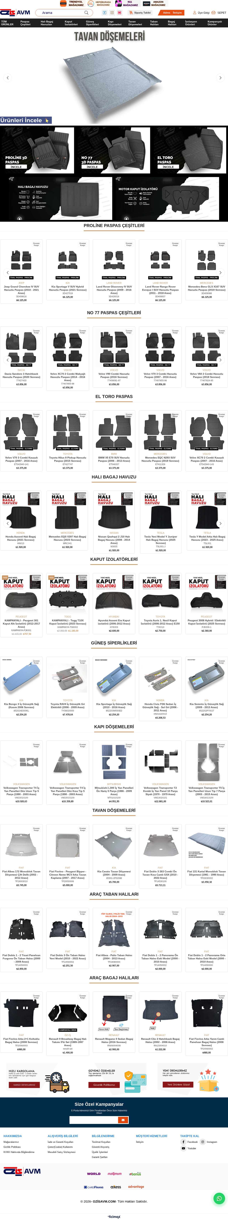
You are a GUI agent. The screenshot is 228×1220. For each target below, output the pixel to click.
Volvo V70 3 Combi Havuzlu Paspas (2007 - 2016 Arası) (114, 375)
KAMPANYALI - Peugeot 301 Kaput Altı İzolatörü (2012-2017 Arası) (206, 623)
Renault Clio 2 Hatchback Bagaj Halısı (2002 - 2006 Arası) (114, 1040)
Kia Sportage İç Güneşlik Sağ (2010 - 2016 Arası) (68, 706)
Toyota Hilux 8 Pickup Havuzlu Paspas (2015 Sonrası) (21, 459)
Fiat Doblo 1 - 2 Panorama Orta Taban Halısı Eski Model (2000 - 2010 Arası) (160, 958)
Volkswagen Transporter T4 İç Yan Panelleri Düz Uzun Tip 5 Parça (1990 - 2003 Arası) (207, 791)
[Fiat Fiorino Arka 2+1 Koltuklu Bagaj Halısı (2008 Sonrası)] (206, 1013)
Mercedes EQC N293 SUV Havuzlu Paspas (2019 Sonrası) (114, 459)
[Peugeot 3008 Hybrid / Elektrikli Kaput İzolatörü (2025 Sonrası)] (160, 594)
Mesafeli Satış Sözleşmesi (62, 1152)
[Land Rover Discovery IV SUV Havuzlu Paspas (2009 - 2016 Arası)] (21, 260)
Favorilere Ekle (17, 275)
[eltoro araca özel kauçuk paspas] (190, 150)
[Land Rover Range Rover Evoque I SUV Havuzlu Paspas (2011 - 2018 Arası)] (67, 260)
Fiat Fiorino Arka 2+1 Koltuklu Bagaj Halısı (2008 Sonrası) (207, 1040)
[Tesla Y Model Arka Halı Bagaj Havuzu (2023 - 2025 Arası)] (160, 511)
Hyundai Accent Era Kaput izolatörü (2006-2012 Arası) (68, 622)
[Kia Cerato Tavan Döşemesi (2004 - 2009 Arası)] (67, 845)
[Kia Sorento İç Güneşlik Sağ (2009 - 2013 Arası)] (160, 678)
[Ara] (86, 12)
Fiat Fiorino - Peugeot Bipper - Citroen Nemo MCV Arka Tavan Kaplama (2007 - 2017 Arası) (21, 874)
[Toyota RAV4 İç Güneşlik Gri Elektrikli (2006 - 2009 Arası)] (21, 678)
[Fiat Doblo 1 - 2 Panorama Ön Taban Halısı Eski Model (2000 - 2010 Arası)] (114, 929)
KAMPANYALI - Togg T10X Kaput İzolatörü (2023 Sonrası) (21, 622)
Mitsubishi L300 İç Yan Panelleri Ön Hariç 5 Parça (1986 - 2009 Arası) (67, 791)
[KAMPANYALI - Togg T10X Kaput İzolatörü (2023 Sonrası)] (21, 594)
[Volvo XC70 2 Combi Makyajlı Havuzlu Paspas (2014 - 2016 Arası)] (21, 347)
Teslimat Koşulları (101, 1142)
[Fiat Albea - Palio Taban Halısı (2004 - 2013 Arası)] (67, 929)
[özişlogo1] (22, 1171)
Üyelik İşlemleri (100, 1152)
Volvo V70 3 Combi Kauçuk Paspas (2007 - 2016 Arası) (206, 459)
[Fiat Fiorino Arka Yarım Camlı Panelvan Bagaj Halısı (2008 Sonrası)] (160, 1013)
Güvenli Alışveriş (100, 1147)
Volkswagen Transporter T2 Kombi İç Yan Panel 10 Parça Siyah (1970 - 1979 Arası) (114, 791)
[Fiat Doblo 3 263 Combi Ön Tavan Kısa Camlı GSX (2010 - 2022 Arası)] (114, 845)
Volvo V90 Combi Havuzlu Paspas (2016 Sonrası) (67, 375)
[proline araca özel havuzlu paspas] (38, 150)
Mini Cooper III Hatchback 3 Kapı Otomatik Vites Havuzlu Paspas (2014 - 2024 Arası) (206, 289)
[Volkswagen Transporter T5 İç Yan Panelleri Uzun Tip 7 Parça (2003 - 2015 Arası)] (160, 761)
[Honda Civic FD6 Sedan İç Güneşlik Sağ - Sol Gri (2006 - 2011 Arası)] (114, 678)
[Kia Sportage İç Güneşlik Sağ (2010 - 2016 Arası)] (67, 678)
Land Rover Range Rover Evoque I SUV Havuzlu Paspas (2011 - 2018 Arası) (68, 289)
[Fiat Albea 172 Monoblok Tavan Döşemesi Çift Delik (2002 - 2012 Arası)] (206, 845)
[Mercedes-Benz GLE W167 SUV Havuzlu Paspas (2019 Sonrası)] (160, 260)
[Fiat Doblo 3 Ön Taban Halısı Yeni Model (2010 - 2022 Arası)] (21, 929)
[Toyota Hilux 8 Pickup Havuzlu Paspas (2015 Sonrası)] (21, 431)
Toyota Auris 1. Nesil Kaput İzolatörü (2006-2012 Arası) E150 (114, 622)
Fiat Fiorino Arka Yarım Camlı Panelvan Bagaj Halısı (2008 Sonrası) (160, 1042)
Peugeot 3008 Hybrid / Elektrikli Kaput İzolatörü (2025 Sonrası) (160, 622)
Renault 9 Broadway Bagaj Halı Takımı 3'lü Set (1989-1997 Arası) (21, 1042)
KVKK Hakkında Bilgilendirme (19, 1152)
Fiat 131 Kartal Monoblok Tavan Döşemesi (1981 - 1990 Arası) (160, 873)
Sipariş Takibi (142, 12)
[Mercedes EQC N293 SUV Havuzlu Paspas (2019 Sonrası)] (114, 431)
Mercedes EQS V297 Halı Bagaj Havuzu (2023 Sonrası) (20, 538)
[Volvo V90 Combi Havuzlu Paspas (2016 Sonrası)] (67, 347)
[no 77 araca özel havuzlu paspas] (114, 150)
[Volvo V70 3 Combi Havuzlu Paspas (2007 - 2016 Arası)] (114, 347)
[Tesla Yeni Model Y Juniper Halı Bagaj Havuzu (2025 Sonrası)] (114, 511)
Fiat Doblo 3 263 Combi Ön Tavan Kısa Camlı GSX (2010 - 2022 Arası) (114, 874)
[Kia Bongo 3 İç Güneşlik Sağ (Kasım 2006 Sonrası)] (206, 678)
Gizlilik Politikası (12, 1147)
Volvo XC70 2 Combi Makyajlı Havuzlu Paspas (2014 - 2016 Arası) (21, 377)
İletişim (177, 12)
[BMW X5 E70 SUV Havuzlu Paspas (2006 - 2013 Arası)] (67, 431)
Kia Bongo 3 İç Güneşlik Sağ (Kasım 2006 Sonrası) (206, 706)
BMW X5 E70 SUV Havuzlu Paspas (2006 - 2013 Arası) (68, 459)
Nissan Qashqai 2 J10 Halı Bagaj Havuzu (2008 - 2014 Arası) (67, 539)
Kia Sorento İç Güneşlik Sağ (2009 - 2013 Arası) (160, 706)
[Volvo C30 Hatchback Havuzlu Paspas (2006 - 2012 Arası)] (206, 347)
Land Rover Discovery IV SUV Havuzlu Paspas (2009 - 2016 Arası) (21, 289)
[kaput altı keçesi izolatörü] (167, 198)
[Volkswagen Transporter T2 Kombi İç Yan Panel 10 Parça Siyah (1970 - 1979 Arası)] (114, 761)
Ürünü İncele (25, 275)
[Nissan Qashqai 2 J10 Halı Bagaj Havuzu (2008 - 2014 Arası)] (67, 511)
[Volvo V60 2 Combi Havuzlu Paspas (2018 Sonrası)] (160, 347)
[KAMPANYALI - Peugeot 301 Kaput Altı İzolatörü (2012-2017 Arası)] (206, 594)
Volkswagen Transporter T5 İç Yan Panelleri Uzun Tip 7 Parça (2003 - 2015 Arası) (160, 791)
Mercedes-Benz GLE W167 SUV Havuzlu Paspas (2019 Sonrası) (160, 288)
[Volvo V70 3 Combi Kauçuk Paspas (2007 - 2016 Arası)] (206, 431)
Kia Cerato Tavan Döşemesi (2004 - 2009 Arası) (67, 873)
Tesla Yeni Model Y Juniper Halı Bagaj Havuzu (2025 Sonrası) (114, 539)
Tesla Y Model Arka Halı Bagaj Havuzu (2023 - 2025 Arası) (161, 538)
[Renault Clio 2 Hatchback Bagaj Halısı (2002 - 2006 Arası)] (114, 1013)
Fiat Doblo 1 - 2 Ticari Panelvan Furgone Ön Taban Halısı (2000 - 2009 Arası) (207, 958)
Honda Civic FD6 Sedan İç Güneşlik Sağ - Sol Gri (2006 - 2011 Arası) (114, 707)
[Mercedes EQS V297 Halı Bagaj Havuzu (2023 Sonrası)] (20, 511)
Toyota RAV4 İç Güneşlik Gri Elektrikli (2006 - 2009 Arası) (21, 706)
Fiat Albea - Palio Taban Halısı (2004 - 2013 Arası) (68, 957)
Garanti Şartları (100, 1157)
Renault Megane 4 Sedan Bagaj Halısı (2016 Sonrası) (68, 1040)
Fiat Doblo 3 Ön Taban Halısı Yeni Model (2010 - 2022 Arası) (21, 957)
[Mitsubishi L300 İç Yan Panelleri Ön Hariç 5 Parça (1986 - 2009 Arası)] (67, 761)
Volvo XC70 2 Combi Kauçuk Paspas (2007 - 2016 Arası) (160, 459)
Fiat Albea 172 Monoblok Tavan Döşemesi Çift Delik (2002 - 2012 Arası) (207, 874)
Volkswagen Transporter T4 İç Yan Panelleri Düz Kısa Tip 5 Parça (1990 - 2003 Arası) (21, 791)
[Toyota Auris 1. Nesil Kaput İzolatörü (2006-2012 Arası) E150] (114, 594)
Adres (166, 12)
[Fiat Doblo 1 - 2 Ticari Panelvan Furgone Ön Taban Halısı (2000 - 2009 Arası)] (206, 929)
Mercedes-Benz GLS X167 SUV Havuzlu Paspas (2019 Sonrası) (114, 288)
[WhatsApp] (219, 1198)
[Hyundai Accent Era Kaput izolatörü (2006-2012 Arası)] (67, 594)
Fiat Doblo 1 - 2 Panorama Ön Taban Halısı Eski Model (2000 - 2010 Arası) (114, 958)
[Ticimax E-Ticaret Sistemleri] (114, 1217)
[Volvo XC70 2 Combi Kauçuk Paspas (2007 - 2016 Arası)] (160, 431)
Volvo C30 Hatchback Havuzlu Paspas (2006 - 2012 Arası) (206, 375)
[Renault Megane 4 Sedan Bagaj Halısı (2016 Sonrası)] (67, 1013)
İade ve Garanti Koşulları (60, 1142)
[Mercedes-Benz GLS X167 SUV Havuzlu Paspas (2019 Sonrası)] (114, 260)
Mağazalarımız (11, 1142)
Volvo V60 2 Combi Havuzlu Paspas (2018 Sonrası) (160, 375)
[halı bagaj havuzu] (60, 198)
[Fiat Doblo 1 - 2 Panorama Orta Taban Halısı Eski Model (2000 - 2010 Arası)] (160, 929)
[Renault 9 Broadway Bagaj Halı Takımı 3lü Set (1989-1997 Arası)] (21, 1013)
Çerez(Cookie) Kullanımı (60, 1147)
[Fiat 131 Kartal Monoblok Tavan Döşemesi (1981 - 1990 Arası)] (160, 845)
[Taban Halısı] (114, 76)
